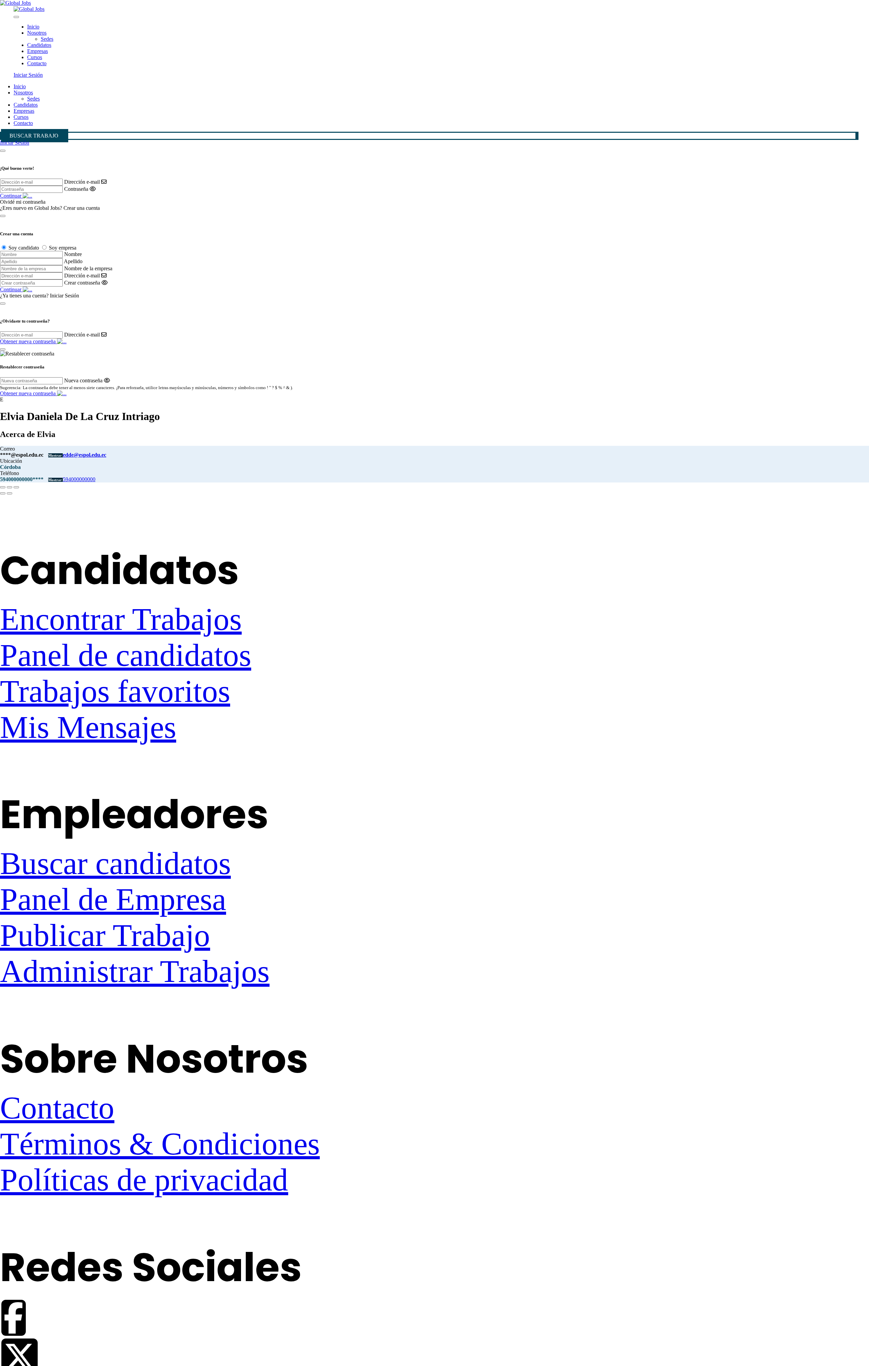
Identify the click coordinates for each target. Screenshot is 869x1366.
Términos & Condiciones (160, 1144)
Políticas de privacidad (144, 1180)
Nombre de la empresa (88, 268)
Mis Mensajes (88, 727)
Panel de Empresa (113, 899)
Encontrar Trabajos (121, 619)
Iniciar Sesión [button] (28, 75)
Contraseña (76, 189)
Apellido (73, 261)
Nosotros (37, 33)
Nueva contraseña (83, 380)
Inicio (33, 27)
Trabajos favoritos (115, 691)
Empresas (37, 51)
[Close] (16, 17)
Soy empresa (62, 248)
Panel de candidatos (125, 655)
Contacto (37, 63)
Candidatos (39, 45)
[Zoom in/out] (16, 487)
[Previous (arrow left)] (2, 493)
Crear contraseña (82, 283)
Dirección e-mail (82, 182)
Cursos (34, 57)
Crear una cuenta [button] (81, 208)
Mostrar (55, 455)
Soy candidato (23, 248)
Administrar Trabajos (135, 971)
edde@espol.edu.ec (84, 455)
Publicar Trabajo (105, 935)
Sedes (47, 39)
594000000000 (79, 479)
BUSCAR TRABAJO (34, 136)
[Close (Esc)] (2, 487)
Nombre (73, 254)
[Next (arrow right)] (9, 493)
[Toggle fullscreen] (9, 487)
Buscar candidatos (115, 863)
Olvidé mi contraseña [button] (22, 202)
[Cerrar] (2, 151)
